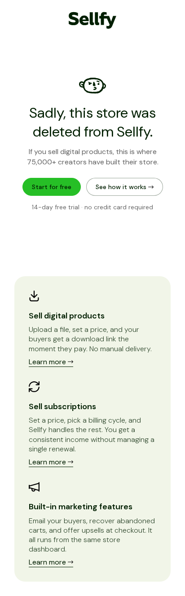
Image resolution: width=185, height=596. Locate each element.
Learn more (48, 361)
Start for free (51, 187)
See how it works (122, 187)
